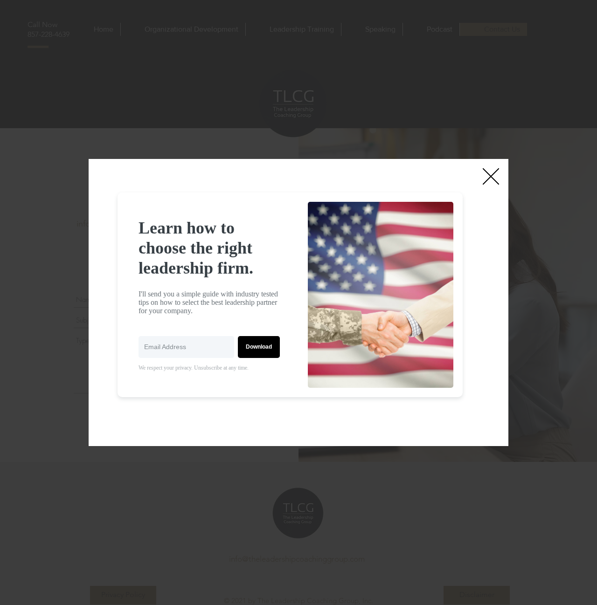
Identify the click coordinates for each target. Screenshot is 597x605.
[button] (491, 176)
